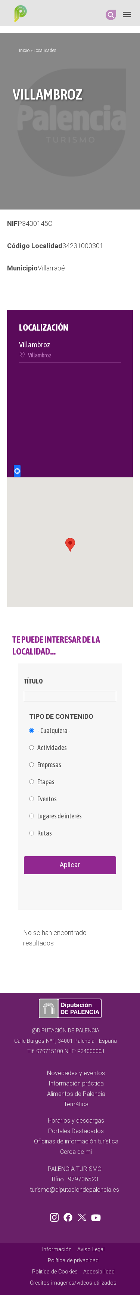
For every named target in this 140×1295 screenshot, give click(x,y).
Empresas (49, 765)
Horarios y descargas (76, 1120)
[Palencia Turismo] (19, 14)
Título (33, 681)
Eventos (47, 799)
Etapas (46, 782)
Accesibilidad (99, 1272)
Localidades (45, 50)
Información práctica (76, 1083)
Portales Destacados (76, 1131)
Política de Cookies (55, 1272)
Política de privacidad (73, 1260)
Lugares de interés (59, 816)
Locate (17, 471)
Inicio (24, 50)
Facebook (70, 1216)
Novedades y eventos (76, 1073)
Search (110, 14)
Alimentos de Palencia (76, 1093)
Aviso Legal (91, 1249)
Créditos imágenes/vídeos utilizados (73, 1283)
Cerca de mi (76, 1151)
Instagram (56, 1216)
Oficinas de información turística (76, 1141)
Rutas (44, 833)
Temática (76, 1104)
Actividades (52, 747)
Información (57, 1249)
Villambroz (40, 355)
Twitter (83, 1216)
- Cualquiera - (54, 730)
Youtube (95, 1216)
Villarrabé (51, 268)
